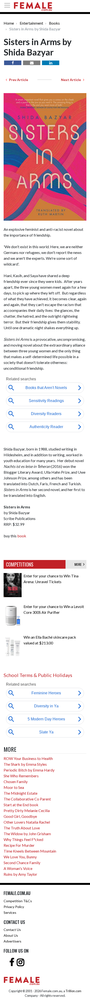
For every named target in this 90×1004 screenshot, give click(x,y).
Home (9, 23)
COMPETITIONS (19, 564)
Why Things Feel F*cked (23, 839)
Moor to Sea (14, 787)
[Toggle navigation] (9, 5)
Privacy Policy (14, 907)
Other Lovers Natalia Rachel (27, 822)
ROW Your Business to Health (28, 758)
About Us (11, 935)
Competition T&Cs (18, 901)
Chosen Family (16, 781)
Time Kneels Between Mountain (30, 851)
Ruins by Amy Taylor (20, 874)
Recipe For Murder (19, 845)
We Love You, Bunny (20, 856)
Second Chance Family (22, 862)
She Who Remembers (21, 775)
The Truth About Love (22, 828)
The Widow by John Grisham (27, 833)
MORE (78, 564)
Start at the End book (21, 804)
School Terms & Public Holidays (38, 675)
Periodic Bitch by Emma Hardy (29, 770)
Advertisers (12, 941)
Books (54, 23)
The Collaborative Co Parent (27, 799)
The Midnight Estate (20, 793)
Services (10, 912)
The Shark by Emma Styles (25, 764)
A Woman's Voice (18, 868)
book (21, 535)
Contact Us (12, 930)
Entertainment (31, 23)
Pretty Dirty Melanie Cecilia (27, 810)
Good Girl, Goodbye (20, 816)
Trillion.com (73, 991)
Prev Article (17, 80)
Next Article (72, 80)
